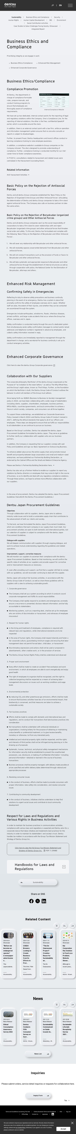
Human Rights (14, 20)
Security (57, 17)
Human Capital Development (34, 20)
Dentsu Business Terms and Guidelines (45, 1111)
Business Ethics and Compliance (37, 17)
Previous (64, 925)
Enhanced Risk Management (49, 63)
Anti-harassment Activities (17, 175)
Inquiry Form (38, 1095)
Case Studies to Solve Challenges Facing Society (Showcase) (36, 26)
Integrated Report (38, 29)
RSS (61, 1111)
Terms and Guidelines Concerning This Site (18, 1111)
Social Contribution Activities (37, 23)
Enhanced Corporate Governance (24, 68)
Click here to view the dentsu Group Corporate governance (29, 365)
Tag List (68, 1111)
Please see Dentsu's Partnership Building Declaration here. (29, 465)
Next (72, 925)
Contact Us (35, 1114)
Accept (63, 1129)
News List (38, 1054)
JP (52, 5)
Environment (61, 20)
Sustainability (16, 17)
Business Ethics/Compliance (21, 63)
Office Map (25, 1114)
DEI (50, 20)
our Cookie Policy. (21, 1127)
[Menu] (70, 5)
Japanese (45, 1114)
